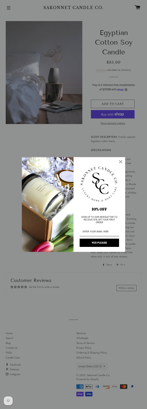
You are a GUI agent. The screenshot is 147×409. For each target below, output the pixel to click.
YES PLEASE (99, 243)
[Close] (120, 161)
